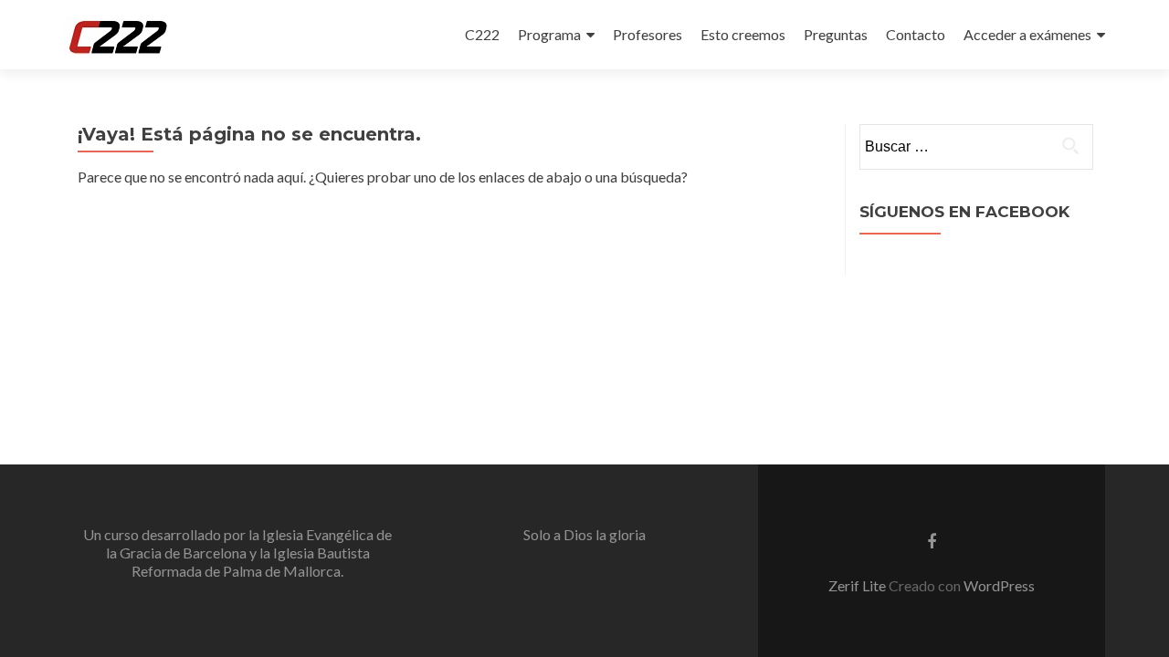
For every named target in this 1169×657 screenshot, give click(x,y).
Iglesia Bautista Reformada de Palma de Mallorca (251, 561)
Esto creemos (742, 34)
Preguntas (836, 34)
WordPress (999, 585)
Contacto (915, 34)
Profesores (647, 34)
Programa (549, 34)
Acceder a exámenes (1027, 34)
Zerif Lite (858, 585)
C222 (482, 34)
